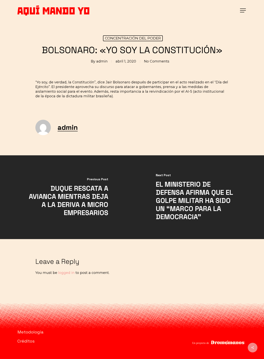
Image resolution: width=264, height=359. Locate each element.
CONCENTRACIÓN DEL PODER (133, 38)
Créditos (26, 341)
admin (102, 61)
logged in (66, 273)
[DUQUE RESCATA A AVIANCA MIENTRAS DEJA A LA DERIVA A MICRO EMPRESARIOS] (66, 197)
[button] (243, 11)
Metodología (30, 332)
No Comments (156, 61)
